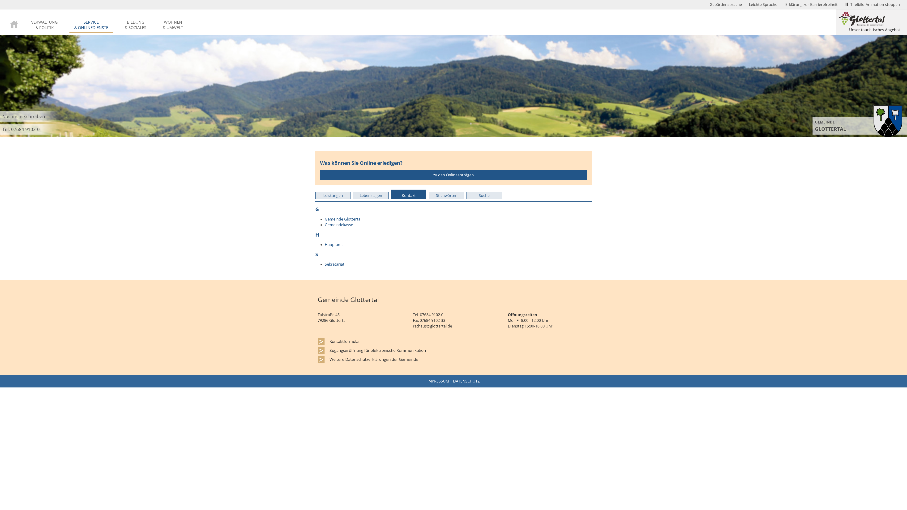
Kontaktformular (344, 341)
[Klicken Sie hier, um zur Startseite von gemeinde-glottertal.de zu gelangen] (887, 135)
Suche (484, 195)
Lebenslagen (371, 195)
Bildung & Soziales (135, 24)
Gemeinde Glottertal (343, 219)
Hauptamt (334, 244)
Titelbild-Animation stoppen (875, 4)
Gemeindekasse (339, 224)
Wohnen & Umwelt (173, 24)
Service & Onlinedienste (91, 24)
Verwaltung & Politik (44, 24)
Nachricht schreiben (23, 116)
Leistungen (333, 195)
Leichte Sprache (763, 4)
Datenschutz (466, 381)
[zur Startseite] (14, 24)
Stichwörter (446, 195)
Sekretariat (334, 264)
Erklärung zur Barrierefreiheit (811, 4)
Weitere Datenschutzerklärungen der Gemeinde (373, 359)
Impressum (438, 381)
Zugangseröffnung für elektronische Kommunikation (377, 350)
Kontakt (409, 195)
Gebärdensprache (726, 4)
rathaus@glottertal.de (432, 326)
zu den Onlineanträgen (453, 175)
